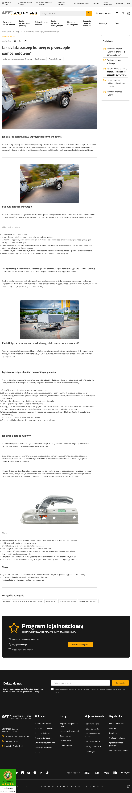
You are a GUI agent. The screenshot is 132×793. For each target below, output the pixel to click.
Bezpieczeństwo (40, 59)
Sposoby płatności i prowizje (116, 744)
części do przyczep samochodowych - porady (17, 59)
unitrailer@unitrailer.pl (14, 746)
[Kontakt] (16, 720)
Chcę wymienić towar (93, 746)
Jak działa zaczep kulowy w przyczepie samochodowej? (116, 51)
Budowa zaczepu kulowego (114, 62)
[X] (14, 41)
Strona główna (6, 31)
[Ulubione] (122, 13)
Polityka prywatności (117, 723)
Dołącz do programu (80, 644)
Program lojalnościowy (107, 3)
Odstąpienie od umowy (118, 737)
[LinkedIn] (20, 41)
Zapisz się (120, 683)
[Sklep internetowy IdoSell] (128, 786)
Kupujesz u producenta (61, 3)
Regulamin (113, 733)
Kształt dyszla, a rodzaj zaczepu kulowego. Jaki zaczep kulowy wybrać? (117, 71)
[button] (17, 770)
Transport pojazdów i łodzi (87, 601)
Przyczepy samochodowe (68, 601)
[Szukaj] (89, 13)
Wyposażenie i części (56, 59)
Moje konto (119, 3)
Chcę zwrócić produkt (93, 741)
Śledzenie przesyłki (92, 728)
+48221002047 (105, 13)
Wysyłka (112, 728)
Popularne (6, 601)
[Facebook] (25, 41)
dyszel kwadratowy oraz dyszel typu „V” (25, 353)
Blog (17, 31)
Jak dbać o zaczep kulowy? (114, 93)
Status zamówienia (92, 723)
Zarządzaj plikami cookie (118, 750)
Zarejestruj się (90, 751)
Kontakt (96, 3)
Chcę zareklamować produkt (92, 735)
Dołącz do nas (12, 683)
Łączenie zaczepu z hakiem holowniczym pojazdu (116, 83)
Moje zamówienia (94, 716)
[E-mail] (117, 13)
